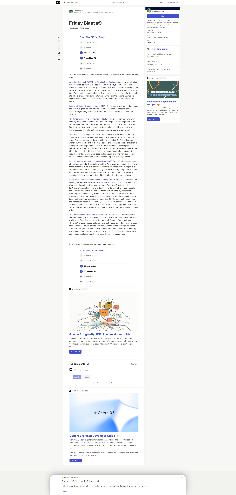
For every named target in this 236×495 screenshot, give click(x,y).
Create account (172, 2)
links (82, 28)
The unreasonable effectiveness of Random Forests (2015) (94, 215)
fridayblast (74, 28)
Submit (76, 377)
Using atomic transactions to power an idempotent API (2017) (96, 180)
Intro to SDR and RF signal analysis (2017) (87, 106)
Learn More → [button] (153, 119)
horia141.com (102, 12)
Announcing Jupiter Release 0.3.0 (158, 70)
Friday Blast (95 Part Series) (92, 37)
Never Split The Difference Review (159, 55)
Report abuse (110, 383)
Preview (86, 377)
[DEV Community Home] (58, 2)
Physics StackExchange (107, 82)
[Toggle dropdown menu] (136, 289)
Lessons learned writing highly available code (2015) (92, 161)
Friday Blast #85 (154, 63)
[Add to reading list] (59, 54)
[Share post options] (59, 67)
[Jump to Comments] (59, 46)
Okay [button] (65, 491)
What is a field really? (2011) (81, 82)
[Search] (64, 2)
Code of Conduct (98, 383)
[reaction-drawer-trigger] (58, 39)
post (87, 28)
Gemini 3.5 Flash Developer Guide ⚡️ (94, 435)
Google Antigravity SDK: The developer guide (99, 334)
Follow (163, 16)
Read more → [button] (75, 352)
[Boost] (59, 60)
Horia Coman (78, 11)
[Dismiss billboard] (182, 477)
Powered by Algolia (117, 2)
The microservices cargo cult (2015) (84, 134)
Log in (161, 2)
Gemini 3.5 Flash (77, 440)
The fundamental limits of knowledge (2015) (88, 119)
